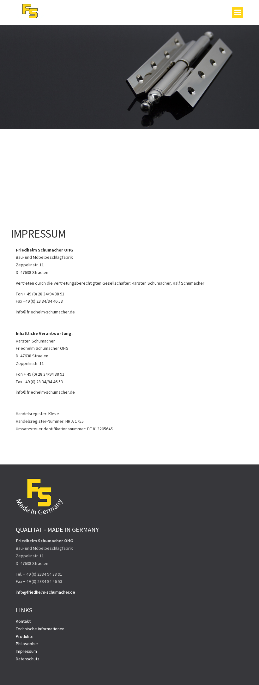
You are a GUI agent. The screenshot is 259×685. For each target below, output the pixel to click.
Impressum (26, 651)
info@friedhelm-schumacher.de (45, 592)
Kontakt (23, 621)
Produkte (24, 636)
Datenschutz (27, 659)
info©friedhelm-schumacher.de (45, 312)
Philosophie (27, 643)
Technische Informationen (40, 629)
